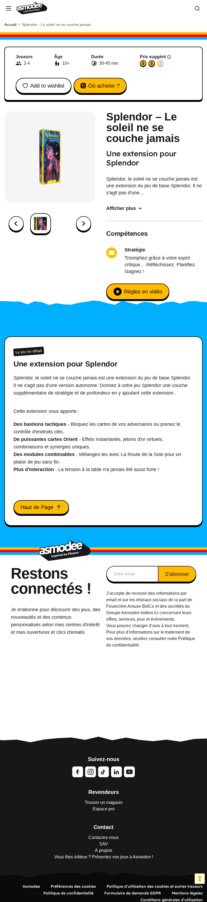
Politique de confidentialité (68, 893)
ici (156, 612)
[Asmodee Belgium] (31, 8)
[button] (40, 223)
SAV (103, 844)
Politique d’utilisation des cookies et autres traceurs (155, 886)
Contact (103, 827)
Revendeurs (103, 792)
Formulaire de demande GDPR (132, 893)
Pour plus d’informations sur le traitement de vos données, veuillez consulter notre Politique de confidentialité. (150, 638)
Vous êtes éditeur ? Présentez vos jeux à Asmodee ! (103, 857)
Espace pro (104, 809)
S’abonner (177, 574)
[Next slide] (83, 223)
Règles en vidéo (143, 292)
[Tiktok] (103, 771)
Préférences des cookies (73, 886)
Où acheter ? (104, 86)
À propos (103, 850)
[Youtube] (129, 771)
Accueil (10, 24)
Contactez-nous (103, 837)
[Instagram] (90, 771)
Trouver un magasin (104, 802)
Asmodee (31, 886)
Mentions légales (187, 893)
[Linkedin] (116, 771)
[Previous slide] (16, 223)
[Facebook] (77, 771)
